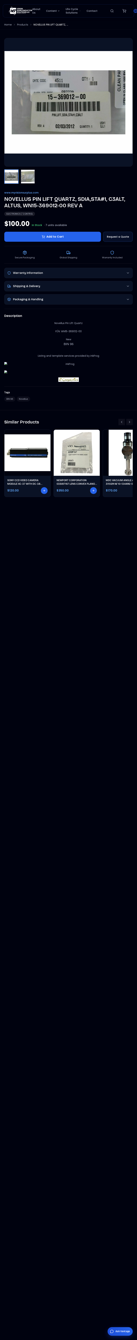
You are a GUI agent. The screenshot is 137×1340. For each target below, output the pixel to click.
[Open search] (112, 11)
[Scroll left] (121, 422)
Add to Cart (55, 237)
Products (22, 24)
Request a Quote (118, 237)
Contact (92, 11)
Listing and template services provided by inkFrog (68, 356)
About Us (36, 10)
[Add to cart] (44, 490)
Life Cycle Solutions (72, 10)
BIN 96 (9, 398)
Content (51, 11)
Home (8, 24)
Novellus (23, 398)
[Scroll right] (129, 422)
